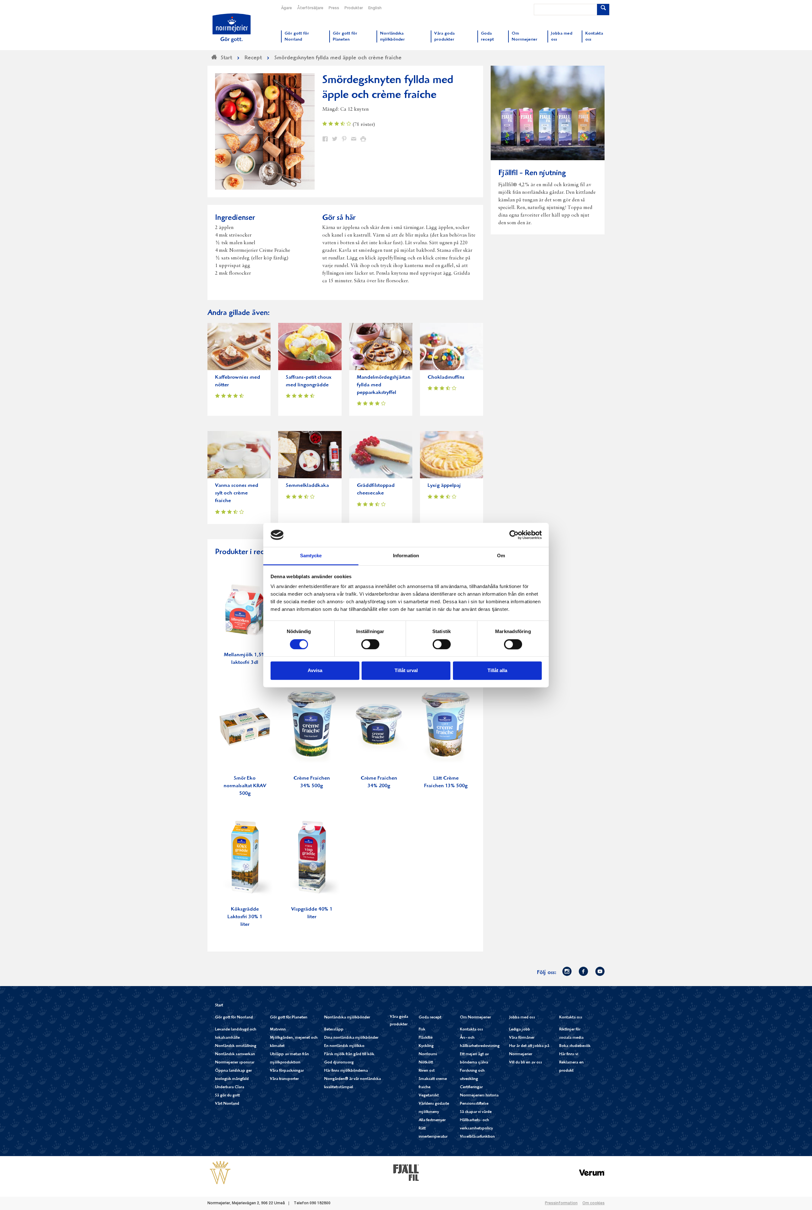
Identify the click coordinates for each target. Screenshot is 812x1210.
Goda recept (430, 1018)
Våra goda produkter (399, 1021)
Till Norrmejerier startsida (232, 28)
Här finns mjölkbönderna (346, 1071)
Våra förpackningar (287, 1071)
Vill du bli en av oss (525, 1063)
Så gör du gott (227, 1096)
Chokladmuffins (446, 377)
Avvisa (315, 670)
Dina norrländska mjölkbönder (351, 1038)
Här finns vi (568, 1054)
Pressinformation (561, 1203)
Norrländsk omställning (235, 1046)
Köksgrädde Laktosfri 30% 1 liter (244, 917)
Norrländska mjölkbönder (347, 1018)
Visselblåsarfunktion (477, 1137)
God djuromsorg (339, 1063)
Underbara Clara (229, 1087)
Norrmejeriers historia (479, 1096)
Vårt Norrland (227, 1104)
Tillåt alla (497, 670)
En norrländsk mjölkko (344, 1046)
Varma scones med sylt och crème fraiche (236, 493)
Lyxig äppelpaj (444, 485)
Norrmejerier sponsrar (234, 1063)
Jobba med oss (522, 1018)
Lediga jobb (519, 1030)
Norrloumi (428, 1054)
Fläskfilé (426, 1038)
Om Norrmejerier (475, 1018)
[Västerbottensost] (220, 1172)
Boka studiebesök (575, 1046)
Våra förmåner (521, 1038)
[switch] (370, 643)
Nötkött (426, 1063)
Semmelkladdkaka (307, 485)
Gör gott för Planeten (288, 1018)
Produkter (353, 8)
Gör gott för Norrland (234, 1018)
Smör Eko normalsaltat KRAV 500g (245, 786)
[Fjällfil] (406, 1172)
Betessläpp (334, 1030)
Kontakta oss (471, 1030)
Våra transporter (284, 1079)
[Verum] (592, 1172)
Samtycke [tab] (311, 556)
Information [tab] (406, 556)
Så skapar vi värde (476, 1112)
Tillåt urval (406, 670)
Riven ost (427, 1071)
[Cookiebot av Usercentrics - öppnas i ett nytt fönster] (514, 535)
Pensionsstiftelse (474, 1104)
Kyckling (426, 1046)
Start (219, 1006)
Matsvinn (278, 1030)
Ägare (286, 8)
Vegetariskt (429, 1096)
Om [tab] (501, 556)
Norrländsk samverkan (235, 1054)
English (375, 8)
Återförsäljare (310, 8)
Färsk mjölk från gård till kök (349, 1054)
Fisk (422, 1030)
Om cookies (593, 1203)
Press (334, 8)
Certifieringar (471, 1087)
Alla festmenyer (432, 1120)
